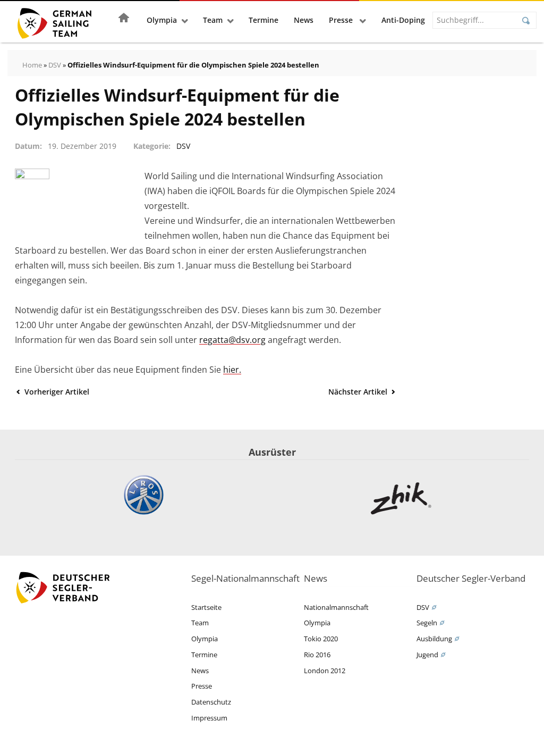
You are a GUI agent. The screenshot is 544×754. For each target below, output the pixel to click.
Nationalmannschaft (336, 607)
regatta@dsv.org (232, 340)
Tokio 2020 (321, 638)
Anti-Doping (403, 20)
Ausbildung (434, 638)
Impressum (209, 718)
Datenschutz (211, 702)
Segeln (426, 622)
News (303, 20)
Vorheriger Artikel (55, 392)
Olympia (162, 20)
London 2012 (324, 670)
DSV (54, 65)
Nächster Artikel (358, 392)
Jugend (427, 654)
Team (213, 20)
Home (32, 65)
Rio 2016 (317, 654)
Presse (342, 20)
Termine (263, 20)
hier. (232, 369)
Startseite (206, 607)
